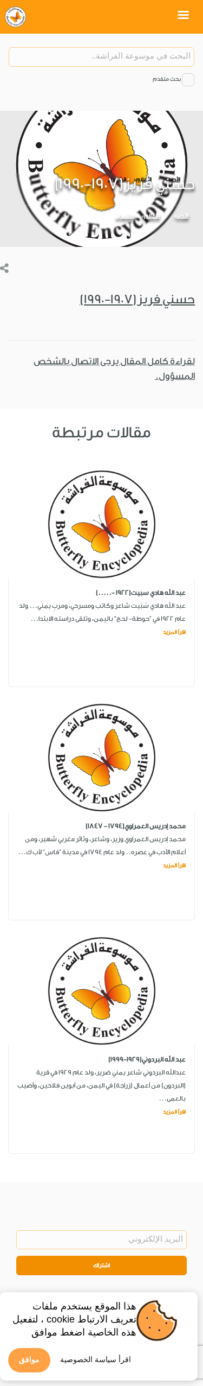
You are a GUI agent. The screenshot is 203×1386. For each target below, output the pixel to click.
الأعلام (152, 216)
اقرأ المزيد (174, 632)
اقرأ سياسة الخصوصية (95, 1359)
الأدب (182, 216)
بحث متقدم (167, 79)
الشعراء (125, 216)
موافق (29, 1359)
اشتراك (101, 1265)
